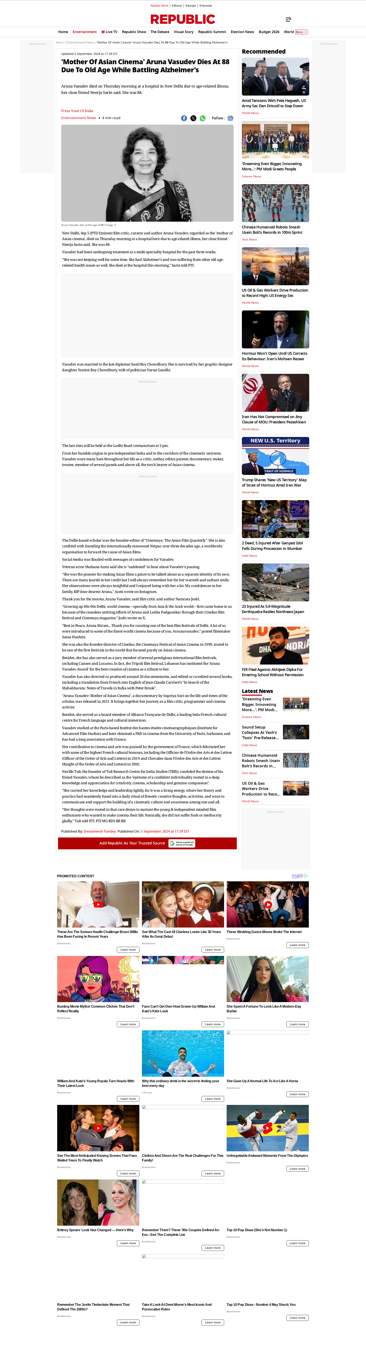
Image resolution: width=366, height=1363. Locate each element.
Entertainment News (78, 118)
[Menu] (286, 19)
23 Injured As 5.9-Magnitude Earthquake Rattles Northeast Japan (273, 609)
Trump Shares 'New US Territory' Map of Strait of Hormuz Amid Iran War (274, 482)
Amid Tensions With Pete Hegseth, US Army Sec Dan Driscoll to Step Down (274, 103)
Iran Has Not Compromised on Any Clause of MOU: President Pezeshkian (274, 419)
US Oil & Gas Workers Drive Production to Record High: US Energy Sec (275, 293)
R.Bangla (191, 6)
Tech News (249, 239)
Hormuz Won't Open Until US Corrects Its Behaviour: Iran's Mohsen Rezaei (274, 356)
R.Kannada (206, 6)
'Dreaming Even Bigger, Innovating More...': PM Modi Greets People (272, 166)
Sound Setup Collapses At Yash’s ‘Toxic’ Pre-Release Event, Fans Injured (260, 735)
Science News (251, 176)
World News (250, 113)
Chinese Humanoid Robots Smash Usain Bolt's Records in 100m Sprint (272, 229)
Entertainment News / (81, 42)
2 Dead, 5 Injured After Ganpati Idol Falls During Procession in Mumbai (272, 545)
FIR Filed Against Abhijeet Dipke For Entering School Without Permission (273, 672)
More (299, 32)
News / (60, 42)
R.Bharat (177, 6)
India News (249, 555)
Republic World (159, 6)
